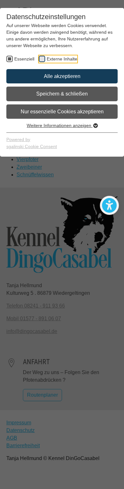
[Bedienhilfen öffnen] (109, 205)
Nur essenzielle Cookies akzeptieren (62, 111)
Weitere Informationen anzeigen (60, 125)
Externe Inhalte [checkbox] (62, 58)
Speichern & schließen (62, 93)
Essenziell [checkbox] (24, 58)
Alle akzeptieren (62, 76)
